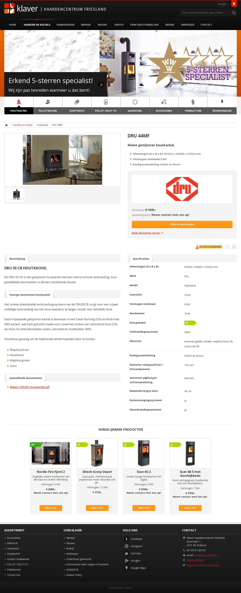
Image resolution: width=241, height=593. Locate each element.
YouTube (136, 553)
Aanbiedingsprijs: (141, 215)
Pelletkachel (14, 569)
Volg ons (130, 530)
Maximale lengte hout (144, 391)
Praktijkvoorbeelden (144, 24)
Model (133, 285)
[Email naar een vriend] (227, 247)
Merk (133, 276)
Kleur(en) (135, 341)
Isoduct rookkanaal (18, 559)
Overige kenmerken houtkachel (30, 294)
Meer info (51, 507)
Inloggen (222, 3)
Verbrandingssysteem (144, 331)
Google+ (136, 560)
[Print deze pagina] (234, 247)
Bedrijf (169, 24)
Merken (86, 24)
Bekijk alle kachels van (146, 233)
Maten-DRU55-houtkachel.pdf (30, 387)
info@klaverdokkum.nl (206, 555)
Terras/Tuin (13, 575)
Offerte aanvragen (182, 224)
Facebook (136, 539)
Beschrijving (17, 258)
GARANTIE (72, 569)
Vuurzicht (136, 294)
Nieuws (102, 24)
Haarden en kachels (37, 24)
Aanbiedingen (65, 24)
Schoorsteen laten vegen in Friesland (87, 564)
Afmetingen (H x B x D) (144, 266)
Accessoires (14, 537)
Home (12, 24)
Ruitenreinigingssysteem (146, 400)
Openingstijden (195, 560)
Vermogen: (47, 484)
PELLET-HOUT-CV (17, 564)
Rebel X (128, 587)
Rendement (137, 313)
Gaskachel (13, 548)
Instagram (136, 546)
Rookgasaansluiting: (146, 164)
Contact (206, 24)
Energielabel (138, 322)
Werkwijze (187, 24)
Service (119, 24)
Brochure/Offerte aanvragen (203, 565)
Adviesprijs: (138, 210)
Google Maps (138, 568)
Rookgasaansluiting (142, 355)
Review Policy (74, 575)
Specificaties (141, 258)
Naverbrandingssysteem (145, 409)
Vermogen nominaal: (146, 159)
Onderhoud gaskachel (78, 559)
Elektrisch (12, 543)
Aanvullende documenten (26, 378)
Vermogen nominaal (142, 304)
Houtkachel (42, 124)
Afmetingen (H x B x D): (148, 153)
